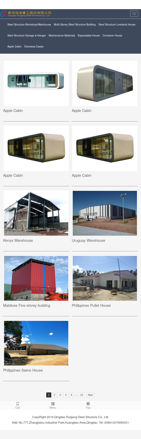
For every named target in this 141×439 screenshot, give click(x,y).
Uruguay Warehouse (88, 240)
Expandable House (89, 35)
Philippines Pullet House (91, 305)
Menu (53, 407)
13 (81, 395)
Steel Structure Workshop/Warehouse (29, 24)
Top (88, 407)
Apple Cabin (14, 46)
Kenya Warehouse (18, 240)
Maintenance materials (62, 35)
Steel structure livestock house (116, 24)
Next (90, 395)
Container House (112, 35)
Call (17, 407)
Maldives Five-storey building (26, 305)
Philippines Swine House (23, 370)
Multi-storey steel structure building (75, 24)
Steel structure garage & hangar (26, 35)
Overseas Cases (34, 46)
